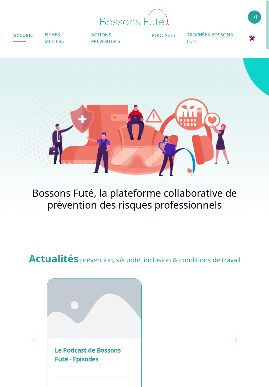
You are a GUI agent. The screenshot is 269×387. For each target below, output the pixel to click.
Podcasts (163, 35)
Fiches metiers (54, 37)
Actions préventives (105, 37)
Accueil (23, 35)
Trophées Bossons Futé (210, 37)
